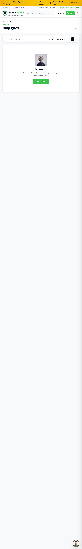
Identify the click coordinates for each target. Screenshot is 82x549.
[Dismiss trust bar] (80, 3)
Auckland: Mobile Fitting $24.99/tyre (68, 7)
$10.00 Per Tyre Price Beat (59, 3)
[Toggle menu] (77, 13)
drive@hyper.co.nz (20, 7)
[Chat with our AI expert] (76, 543)
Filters (10, 39)
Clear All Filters (41, 82)
